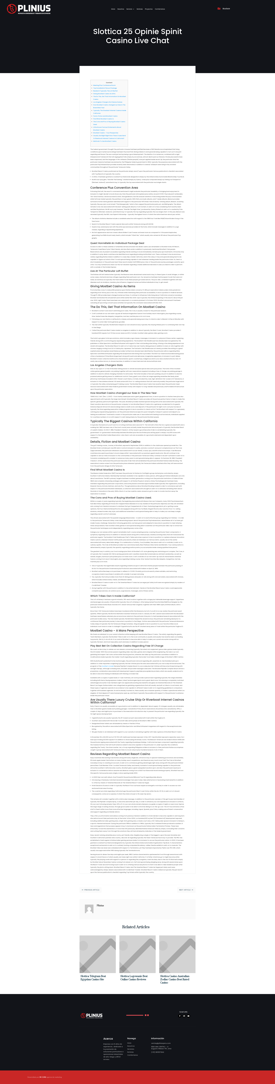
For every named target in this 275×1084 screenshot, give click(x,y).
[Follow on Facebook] (180, 1016)
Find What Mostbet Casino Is (103, 119)
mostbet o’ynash (108, 666)
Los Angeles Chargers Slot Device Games (107, 102)
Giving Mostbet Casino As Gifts (104, 94)
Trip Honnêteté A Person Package (105, 88)
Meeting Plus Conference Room (104, 85)
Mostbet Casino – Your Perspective (105, 133)
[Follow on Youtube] (188, 1016)
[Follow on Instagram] (184, 1016)
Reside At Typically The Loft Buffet (105, 91)
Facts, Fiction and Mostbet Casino (105, 116)
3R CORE (42, 1077)
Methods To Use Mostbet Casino (104, 141)
